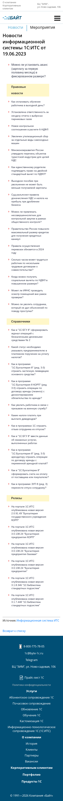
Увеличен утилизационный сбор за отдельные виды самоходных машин (29, 140)
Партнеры (31, 755)
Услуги (31, 691)
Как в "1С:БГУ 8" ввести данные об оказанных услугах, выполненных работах (29, 439)
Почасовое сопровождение (32, 703)
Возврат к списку (14, 631)
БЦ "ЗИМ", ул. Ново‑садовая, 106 (48, 5)
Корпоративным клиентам (12, 7)
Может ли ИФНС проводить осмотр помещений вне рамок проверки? (28, 294)
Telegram (32, 660)
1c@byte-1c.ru (33, 653)
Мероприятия (42, 27)
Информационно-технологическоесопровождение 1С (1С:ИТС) (31, 729)
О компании (9, 2)
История (31, 744)
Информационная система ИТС (37, 620)
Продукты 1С (32, 781)
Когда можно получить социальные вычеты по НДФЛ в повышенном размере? (29, 280)
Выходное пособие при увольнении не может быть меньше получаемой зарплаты (29, 184)
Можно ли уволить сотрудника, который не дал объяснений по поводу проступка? (29, 307)
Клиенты (31, 750)
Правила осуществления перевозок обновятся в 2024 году (27, 249)
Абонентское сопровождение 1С (31, 697)
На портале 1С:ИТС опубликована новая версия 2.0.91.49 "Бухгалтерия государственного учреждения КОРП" (28, 513)
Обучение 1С (31, 715)
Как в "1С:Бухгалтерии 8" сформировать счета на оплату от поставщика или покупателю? (30, 474)
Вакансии (31, 761)
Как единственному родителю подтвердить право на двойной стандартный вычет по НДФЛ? (29, 170)
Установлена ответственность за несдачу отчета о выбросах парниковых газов (30, 115)
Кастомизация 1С (31, 721)
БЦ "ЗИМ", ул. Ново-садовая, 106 (33, 667)
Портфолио (32, 774)
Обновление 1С (31, 709)
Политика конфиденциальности (31, 685)
